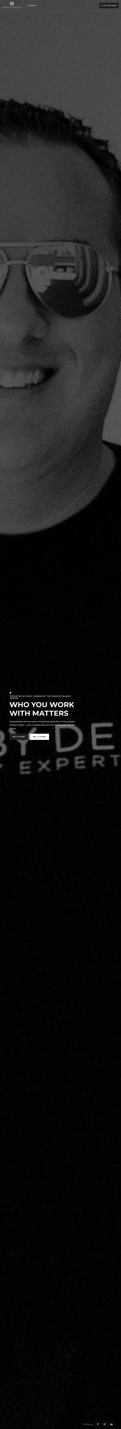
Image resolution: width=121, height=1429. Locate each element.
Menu (33, 5)
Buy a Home (19, 737)
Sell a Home (39, 737)
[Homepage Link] (11, 5)
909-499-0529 (110, 5)
